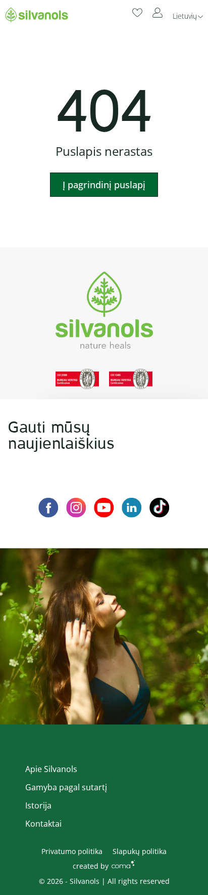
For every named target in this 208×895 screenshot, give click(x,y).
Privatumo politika (71, 851)
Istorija (38, 805)
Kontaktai (43, 823)
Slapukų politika (140, 851)
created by (91, 866)
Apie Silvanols (51, 769)
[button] (188, 15)
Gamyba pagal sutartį (66, 787)
